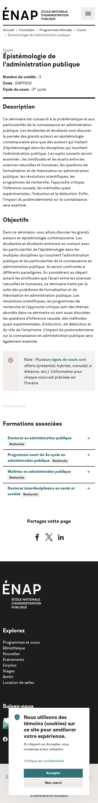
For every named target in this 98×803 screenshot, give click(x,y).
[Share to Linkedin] (61, 537)
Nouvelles (11, 653)
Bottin (8, 676)
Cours (81, 30)
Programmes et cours (21, 642)
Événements (13, 659)
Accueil (8, 30)
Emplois (9, 665)
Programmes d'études (55, 30)
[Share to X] (49, 537)
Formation (26, 30)
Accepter (53, 773)
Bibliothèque (14, 648)
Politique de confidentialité (44, 761)
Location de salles (18, 682)
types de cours (65, 360)
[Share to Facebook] (37, 537)
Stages (9, 671)
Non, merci (53, 783)
